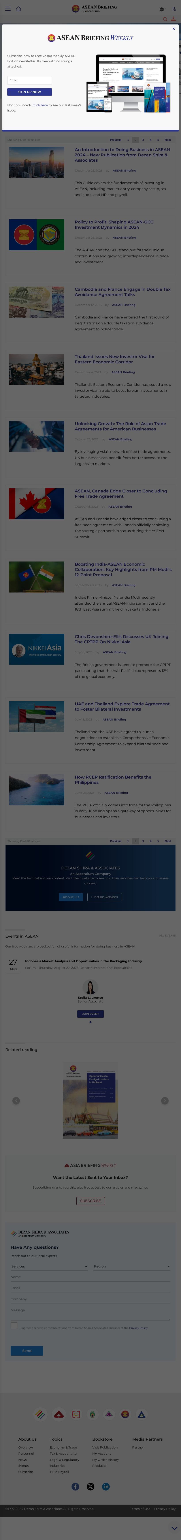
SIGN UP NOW (29, 92)
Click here (40, 105)
